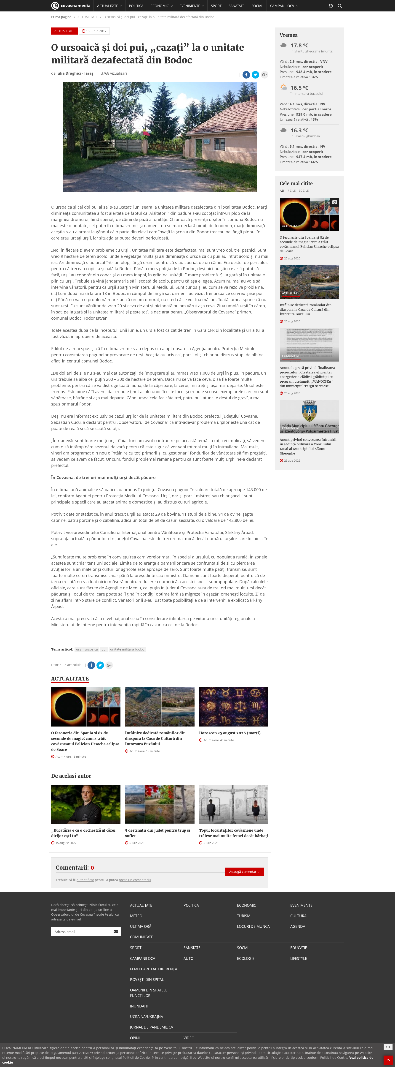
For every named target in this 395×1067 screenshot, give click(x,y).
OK (388, 1047)
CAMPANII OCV (142, 958)
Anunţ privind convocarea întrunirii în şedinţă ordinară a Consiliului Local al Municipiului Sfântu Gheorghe (308, 446)
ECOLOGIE (245, 958)
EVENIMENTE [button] (190, 5)
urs (78, 649)
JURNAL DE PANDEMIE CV (151, 1027)
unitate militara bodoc (127, 649)
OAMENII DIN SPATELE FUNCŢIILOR (148, 993)
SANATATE (236, 5)
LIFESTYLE (298, 958)
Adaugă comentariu (244, 871)
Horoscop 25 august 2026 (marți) (230, 733)
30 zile (304, 190)
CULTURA (298, 915)
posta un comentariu (135, 880)
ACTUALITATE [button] (108, 5)
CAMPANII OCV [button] (282, 5)
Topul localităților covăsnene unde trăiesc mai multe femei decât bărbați (233, 833)
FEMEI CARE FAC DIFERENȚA (153, 969)
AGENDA (297, 926)
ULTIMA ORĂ (140, 926)
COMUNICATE (291, 356)
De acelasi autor (71, 776)
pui (104, 649)
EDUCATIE (104, 17)
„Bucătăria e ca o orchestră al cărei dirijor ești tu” (83, 833)
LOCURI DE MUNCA (253, 926)
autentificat (85, 880)
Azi (282, 190)
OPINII (135, 1037)
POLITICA (136, 5)
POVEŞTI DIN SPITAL (147, 979)
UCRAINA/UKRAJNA (146, 1016)
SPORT (216, 5)
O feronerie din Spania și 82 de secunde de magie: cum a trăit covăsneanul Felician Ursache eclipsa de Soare (85, 741)
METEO (136, 915)
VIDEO (189, 1037)
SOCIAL (257, 5)
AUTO (188, 958)
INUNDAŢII (139, 1006)
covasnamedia (75, 5)
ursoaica (91, 649)
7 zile (292, 190)
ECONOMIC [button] (160, 5)
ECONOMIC (246, 905)
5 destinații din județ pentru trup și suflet (157, 833)
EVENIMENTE (301, 905)
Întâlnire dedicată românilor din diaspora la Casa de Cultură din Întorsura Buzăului (155, 738)
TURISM (243, 915)
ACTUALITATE (64, 31)
